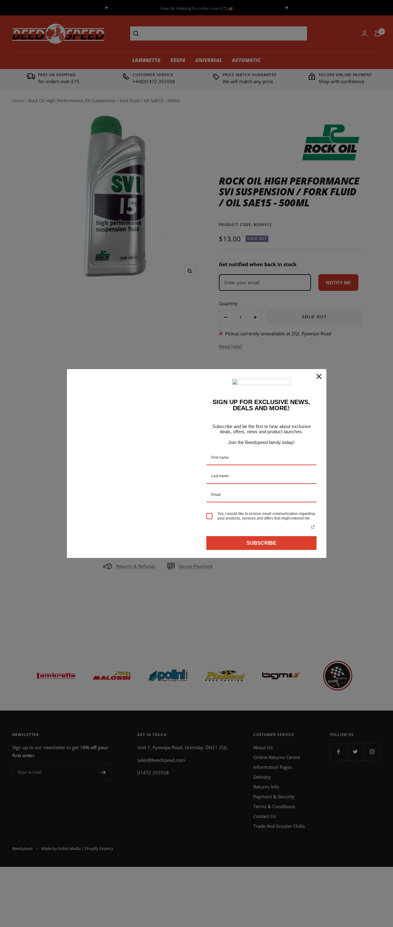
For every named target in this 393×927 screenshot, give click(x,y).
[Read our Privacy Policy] (313, 527)
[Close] (319, 376)
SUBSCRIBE (261, 543)
